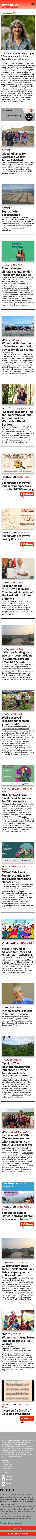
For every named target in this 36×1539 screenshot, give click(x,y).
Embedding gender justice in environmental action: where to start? (17, 1216)
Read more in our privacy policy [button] (11, 1523)
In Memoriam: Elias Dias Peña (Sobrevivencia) (17, 1012)
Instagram (9, 1476)
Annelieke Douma (10, 1151)
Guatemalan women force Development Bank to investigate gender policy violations (18, 1270)
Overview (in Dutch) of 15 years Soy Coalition (16, 1412)
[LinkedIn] (31, 111)
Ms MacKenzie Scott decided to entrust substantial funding (16, 729)
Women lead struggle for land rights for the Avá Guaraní (18, 1341)
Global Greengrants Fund (14, 818)
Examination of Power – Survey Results (17, 537)
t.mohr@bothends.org (13, 116)
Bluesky (8, 1483)
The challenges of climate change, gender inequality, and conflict (17, 271)
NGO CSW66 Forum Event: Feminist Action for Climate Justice (16, 798)
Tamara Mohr (9, 352)
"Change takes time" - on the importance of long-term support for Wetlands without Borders (18, 418)
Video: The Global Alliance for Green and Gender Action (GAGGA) (17, 952)
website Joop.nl (17, 1095)
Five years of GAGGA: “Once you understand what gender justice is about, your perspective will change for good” (17, 1141)
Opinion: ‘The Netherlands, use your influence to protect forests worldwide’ (16, 1068)
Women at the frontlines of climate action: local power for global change (18, 346)
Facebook (9, 1479)
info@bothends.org (8, 1468)
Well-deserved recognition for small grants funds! (15, 721)
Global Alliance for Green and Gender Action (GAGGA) (14, 157)
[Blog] (29, 120)
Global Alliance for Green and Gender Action (17, 820)
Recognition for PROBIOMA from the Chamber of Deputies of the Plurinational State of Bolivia (17, 592)
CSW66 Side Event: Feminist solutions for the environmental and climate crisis (16, 877)
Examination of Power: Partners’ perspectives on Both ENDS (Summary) (18, 486)
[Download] (27, 497)
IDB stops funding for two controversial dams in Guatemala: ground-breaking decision (17, 657)
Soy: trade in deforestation (11, 213)
